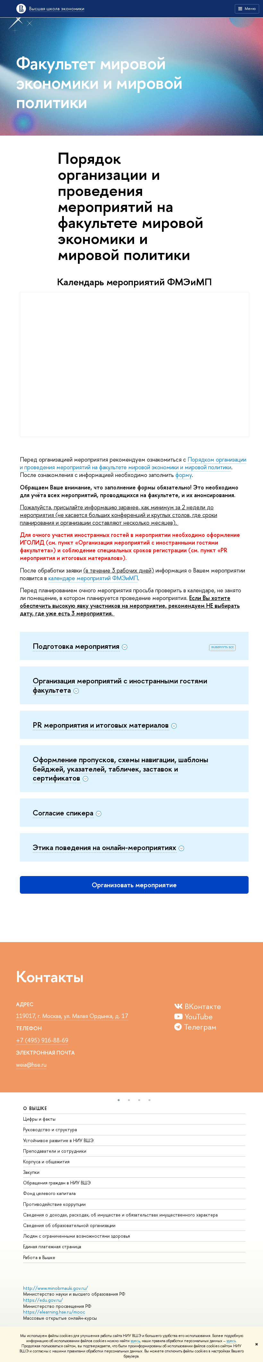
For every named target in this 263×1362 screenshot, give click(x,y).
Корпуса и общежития (46, 1161)
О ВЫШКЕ (35, 1108)
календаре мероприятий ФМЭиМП (93, 578)
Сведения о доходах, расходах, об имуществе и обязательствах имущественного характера (120, 1215)
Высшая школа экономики (56, 8)
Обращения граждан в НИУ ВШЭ (57, 1183)
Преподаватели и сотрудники (54, 1151)
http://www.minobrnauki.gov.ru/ (55, 1288)
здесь (135, 1340)
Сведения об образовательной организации (69, 1225)
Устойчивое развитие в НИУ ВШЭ (58, 1140)
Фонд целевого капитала (49, 1193)
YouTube (198, 1016)
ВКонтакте (202, 1006)
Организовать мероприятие (134, 885)
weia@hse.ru (31, 1065)
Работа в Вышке (39, 1257)
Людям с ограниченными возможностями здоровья (76, 1236)
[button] (119, 1100)
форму (183, 475)
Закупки (31, 1172)
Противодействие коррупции (54, 1204)
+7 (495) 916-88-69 (42, 1040)
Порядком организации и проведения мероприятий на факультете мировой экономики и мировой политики (133, 463)
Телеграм (199, 1027)
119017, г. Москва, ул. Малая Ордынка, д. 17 (72, 1016)
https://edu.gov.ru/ (43, 1300)
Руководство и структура (50, 1129)
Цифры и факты (39, 1119)
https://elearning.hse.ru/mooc (54, 1312)
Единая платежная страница (52, 1246)
